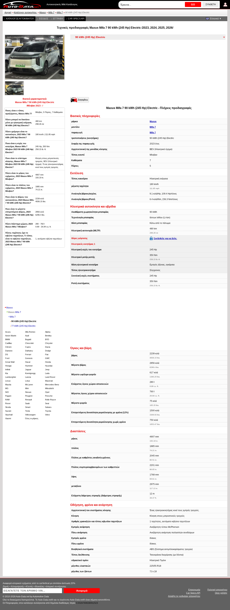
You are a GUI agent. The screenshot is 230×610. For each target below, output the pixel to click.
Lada (47, 373)
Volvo (47, 415)
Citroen (8, 347)
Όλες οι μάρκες (31, 418)
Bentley (48, 336)
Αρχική (7, 12)
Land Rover (50, 377)
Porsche (48, 396)
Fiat (46, 354)
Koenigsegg (30, 373)
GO (193, 4)
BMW (7, 339)
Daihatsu (29, 351)
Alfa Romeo (30, 332)
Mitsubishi (49, 388)
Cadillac (8, 343)
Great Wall (9, 362)
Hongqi (8, 366)
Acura (7, 332)
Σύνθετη (211, 4)
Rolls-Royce (50, 400)
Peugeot (28, 396)
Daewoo (8, 351)
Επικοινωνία (194, 589)
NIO (7, 392)
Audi (27, 336)
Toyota (48, 411)
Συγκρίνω (83, 100)
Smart (27, 407)
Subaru (48, 407)
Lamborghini (10, 377)
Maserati (49, 381)
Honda (48, 362)
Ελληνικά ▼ (215, 18)
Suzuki (8, 411)
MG (6, 388)
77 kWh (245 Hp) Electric (23, 326)
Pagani (8, 396)
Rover (8, 403)
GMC (47, 358)
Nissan (28, 392)
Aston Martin (10, 336)
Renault (28, 400)
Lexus (8, 381)
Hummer (29, 366)
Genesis (29, 358)
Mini (27, 388)
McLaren (29, 384)
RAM (7, 400)
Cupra (28, 347)
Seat (47, 403)
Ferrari (28, 354)
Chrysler (49, 343)
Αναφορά (82, 590)
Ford (7, 358)
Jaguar (28, 369)
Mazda (8, 384)
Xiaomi (8, 418)
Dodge (48, 351)
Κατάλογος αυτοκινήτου (25, 12)
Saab (27, 403)
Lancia (28, 377)
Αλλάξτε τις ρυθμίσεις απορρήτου (184, 596)
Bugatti (28, 339)
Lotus (27, 381)
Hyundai (48, 366)
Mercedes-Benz (52, 384)
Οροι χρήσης (221, 593)
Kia (6, 373)
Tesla (27, 411)
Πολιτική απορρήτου (217, 589)
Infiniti (7, 369)
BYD (47, 339)
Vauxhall (8, 415)
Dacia (47, 347)
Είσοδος (43, 18)
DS (6, 354)
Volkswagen (30, 415)
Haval (27, 362)
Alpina (47, 332)
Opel (47, 392)
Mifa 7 (51, 12)
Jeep (47, 369)
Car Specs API (76, 18)
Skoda (8, 407)
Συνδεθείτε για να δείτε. (165, 238)
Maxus (42, 12)
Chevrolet (29, 343)
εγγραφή (58, 18)
